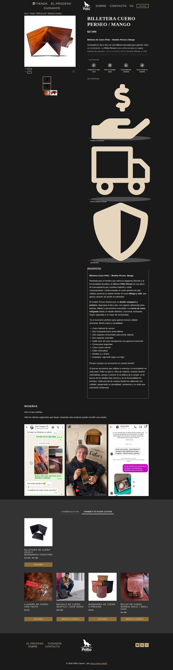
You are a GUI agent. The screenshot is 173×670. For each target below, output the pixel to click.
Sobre (101, 5)
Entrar (142, 6)
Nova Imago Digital (98, 663)
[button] (46, 92)
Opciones (38, 565)
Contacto (118, 5)
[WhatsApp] (147, 645)
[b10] (50, 41)
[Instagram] (142, 645)
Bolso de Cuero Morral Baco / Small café (134, 606)
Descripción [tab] (94, 268)
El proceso (61, 3)
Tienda (42, 3)
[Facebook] (137, 645)
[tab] (29, 69)
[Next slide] (47, 86)
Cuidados (52, 8)
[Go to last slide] (47, 79)
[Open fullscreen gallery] (73, 71)
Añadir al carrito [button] (70, 619)
